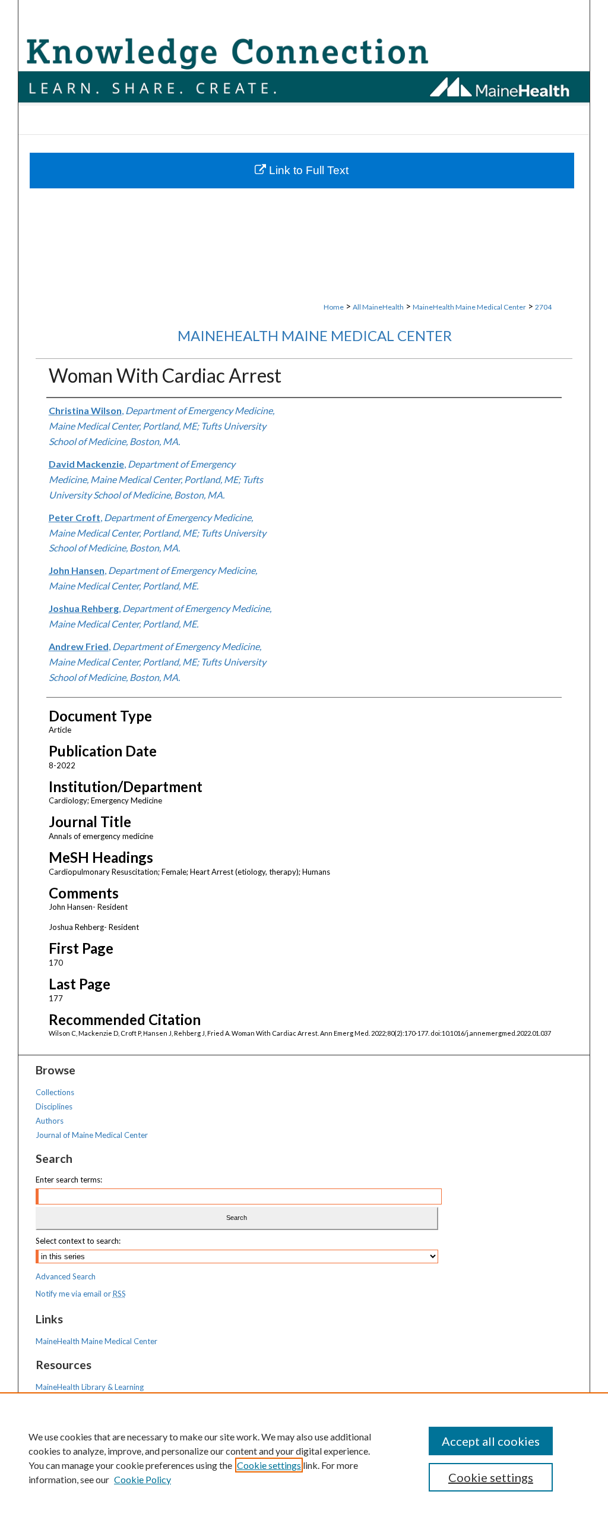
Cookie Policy (142, 1479)
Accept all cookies (491, 1441)
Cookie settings (269, 1465)
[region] (304, 1457)
